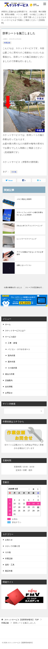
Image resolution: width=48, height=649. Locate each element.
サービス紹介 (10, 337)
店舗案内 (9, 380)
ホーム (8, 324)
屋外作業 (11, 362)
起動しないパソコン (24, 265)
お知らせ (9, 540)
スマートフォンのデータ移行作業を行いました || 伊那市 (30, 213)
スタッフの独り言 (12, 546)
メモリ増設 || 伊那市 (24, 199)
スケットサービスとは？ (15, 330)
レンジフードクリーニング (27, 239)
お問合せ (9, 393)
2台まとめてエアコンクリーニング (29, 226)
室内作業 (11, 355)
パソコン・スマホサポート (19, 349)
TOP (21, 620)
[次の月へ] (38, 489)
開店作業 (9, 571)
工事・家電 (12, 343)
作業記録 (7, 43)
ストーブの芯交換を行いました (36, 287)
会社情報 (9, 387)
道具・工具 (9, 565)
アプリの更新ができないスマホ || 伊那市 (30, 253)
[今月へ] (33, 489)
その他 (13, 172)
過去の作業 (9, 374)
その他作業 (12, 368)
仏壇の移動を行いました (13, 287)
